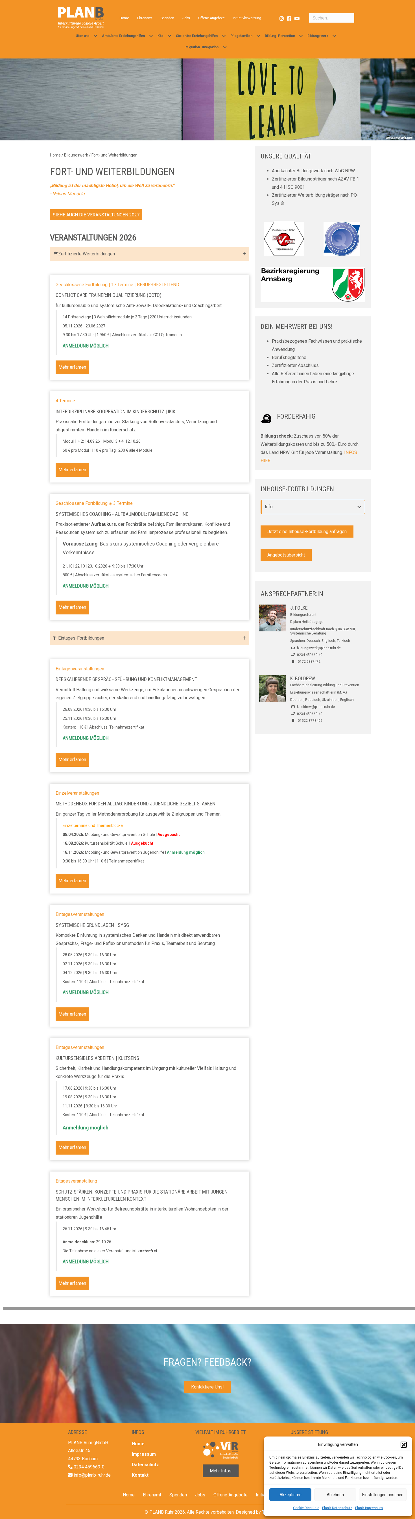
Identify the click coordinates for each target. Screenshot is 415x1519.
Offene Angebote (211, 18)
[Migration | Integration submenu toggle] (224, 47)
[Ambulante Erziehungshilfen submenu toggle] (151, 36)
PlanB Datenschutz (337, 1508)
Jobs (186, 18)
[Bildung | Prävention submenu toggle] (301, 36)
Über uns (82, 36)
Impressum (144, 1454)
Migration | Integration (202, 47)
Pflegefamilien (241, 36)
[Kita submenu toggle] (169, 36)
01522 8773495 (310, 721)
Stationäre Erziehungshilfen (197, 36)
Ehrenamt (144, 18)
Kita (160, 36)
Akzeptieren (290, 1494)
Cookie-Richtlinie (306, 1508)
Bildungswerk (317, 36)
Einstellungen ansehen (382, 1494)
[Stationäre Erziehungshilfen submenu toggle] (224, 36)
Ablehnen (335, 1494)
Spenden (167, 18)
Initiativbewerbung (247, 18)
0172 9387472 (309, 662)
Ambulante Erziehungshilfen (123, 36)
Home (124, 18)
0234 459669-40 (309, 655)
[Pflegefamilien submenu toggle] (258, 36)
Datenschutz (145, 1464)
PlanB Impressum (369, 1508)
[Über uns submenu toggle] (95, 36)
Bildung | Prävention (280, 36)
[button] (404, 1445)
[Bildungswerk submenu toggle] (334, 36)
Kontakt (140, 1475)
